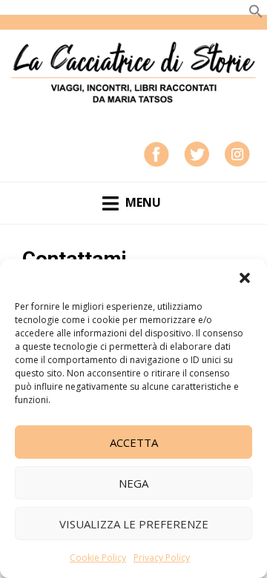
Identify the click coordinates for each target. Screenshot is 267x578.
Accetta (134, 442)
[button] (244, 277)
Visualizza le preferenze (133, 523)
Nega (133, 483)
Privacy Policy (162, 557)
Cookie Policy (98, 557)
